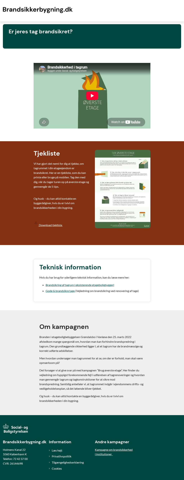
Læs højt (57, 450)
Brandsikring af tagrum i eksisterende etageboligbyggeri (80, 285)
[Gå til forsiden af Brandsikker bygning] (37, 11)
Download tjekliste (50, 225)
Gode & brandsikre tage (60, 291)
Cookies (57, 468)
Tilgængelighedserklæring (68, 462)
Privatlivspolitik (61, 456)
